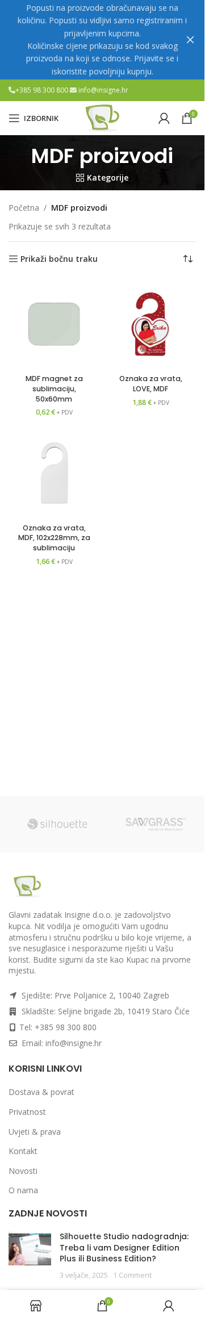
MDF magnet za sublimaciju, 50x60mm (54, 388)
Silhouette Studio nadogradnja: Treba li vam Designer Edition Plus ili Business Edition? (124, 1247)
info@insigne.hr (103, 90)
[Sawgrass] (156, 824)
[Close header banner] (190, 40)
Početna (24, 207)
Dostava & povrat (41, 1091)
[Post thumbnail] (30, 1255)
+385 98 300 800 (42, 90)
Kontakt (23, 1151)
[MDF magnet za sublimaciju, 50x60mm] (54, 324)
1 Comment (132, 1275)
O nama (23, 1190)
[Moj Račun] (164, 118)
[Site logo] (102, 117)
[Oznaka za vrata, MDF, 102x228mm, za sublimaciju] (54, 473)
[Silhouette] (58, 824)
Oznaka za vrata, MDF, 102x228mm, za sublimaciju (54, 538)
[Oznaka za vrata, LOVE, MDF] (150, 324)
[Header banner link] (102, 40)
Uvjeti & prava (35, 1131)
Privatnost (27, 1111)
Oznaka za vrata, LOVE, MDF (150, 384)
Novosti (23, 1170)
